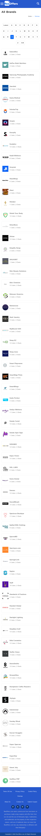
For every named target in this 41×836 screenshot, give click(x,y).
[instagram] (22, 807)
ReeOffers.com (20, 834)
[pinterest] (27, 807)
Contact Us (20, 802)
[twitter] (18, 807)
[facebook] (13, 807)
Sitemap (20, 796)
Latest (6, 25)
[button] (38, 3)
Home (30, 16)
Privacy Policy (20, 791)
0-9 (22, 43)
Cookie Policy (32, 791)
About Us (7, 802)
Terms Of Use (7, 791)
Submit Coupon (32, 802)
